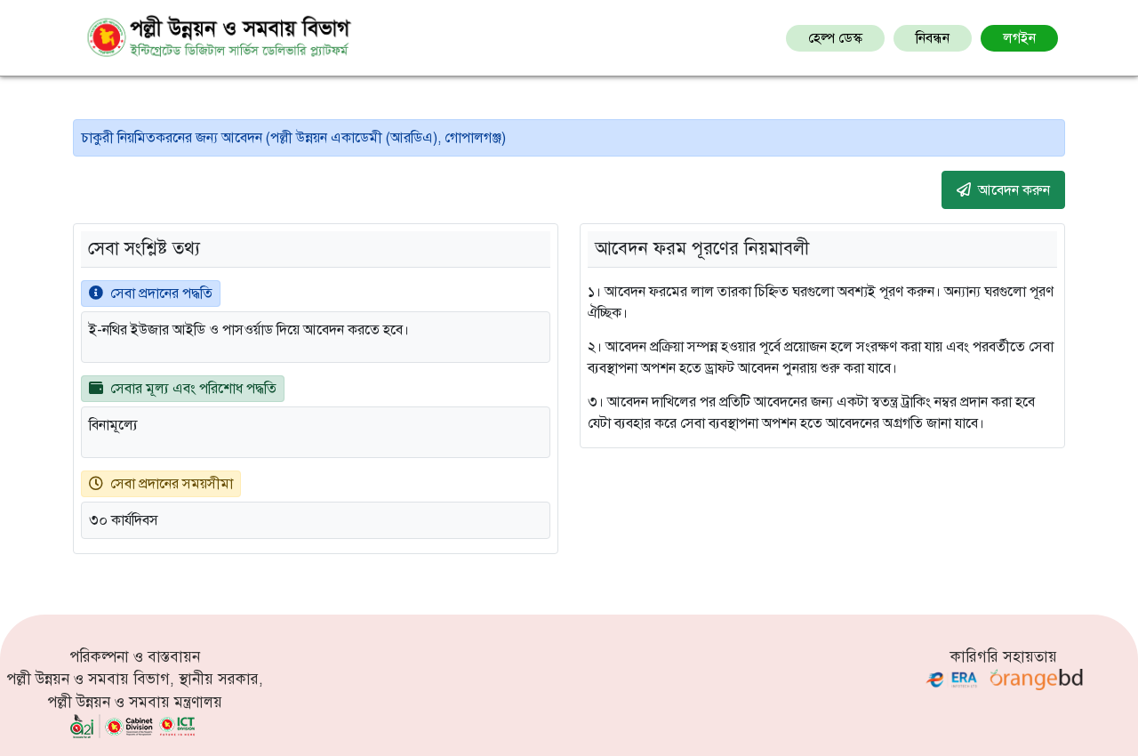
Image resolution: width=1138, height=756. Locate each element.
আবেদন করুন (1014, 190)
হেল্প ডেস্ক (835, 38)
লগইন (1019, 38)
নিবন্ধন (933, 38)
